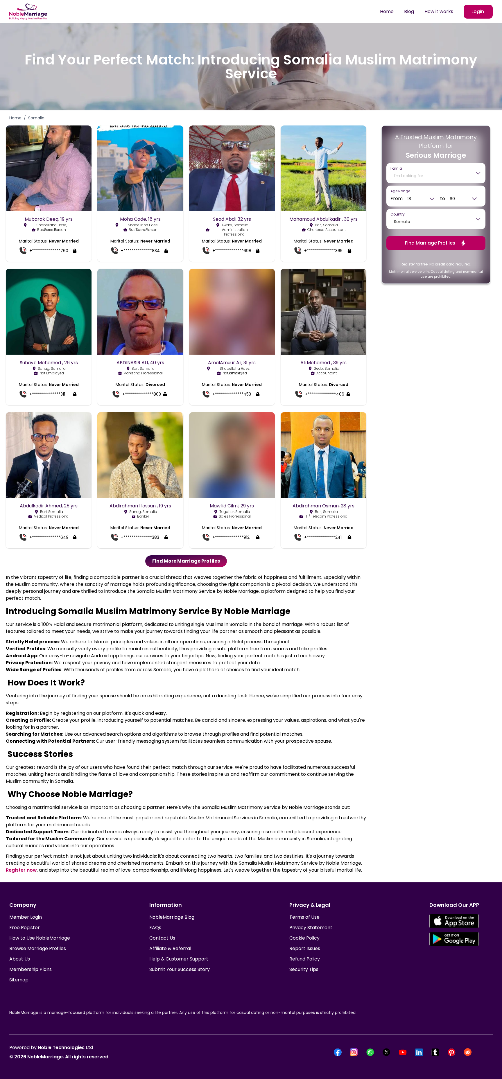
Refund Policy (304, 959)
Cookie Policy (304, 938)
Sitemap (18, 979)
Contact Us (162, 938)
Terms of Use (304, 917)
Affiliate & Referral (170, 948)
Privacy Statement (310, 927)
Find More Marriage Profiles (186, 561)
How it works (438, 11)
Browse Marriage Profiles (37, 948)
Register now (21, 870)
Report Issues (304, 948)
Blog (409, 11)
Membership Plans (30, 969)
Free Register (24, 927)
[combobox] (431, 175)
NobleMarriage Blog (171, 917)
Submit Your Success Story (179, 969)
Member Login (25, 917)
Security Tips (303, 969)
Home (387, 11)
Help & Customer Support (178, 959)
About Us (19, 959)
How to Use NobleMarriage (39, 938)
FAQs (155, 927)
